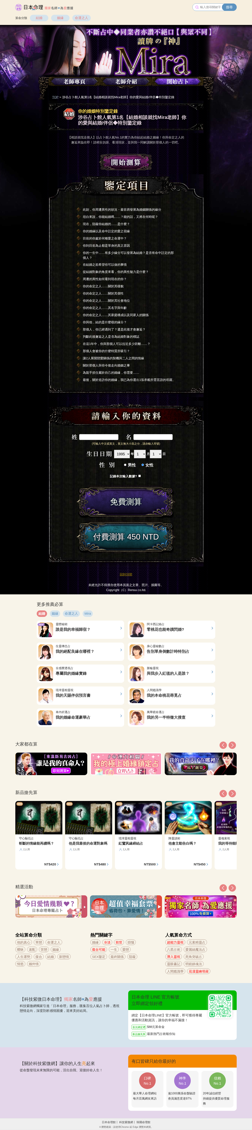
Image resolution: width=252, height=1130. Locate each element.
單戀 (38, 942)
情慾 (20, 964)
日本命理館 (109, 1122)
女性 (149, 465)
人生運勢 (23, 957)
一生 (114, 949)
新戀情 (64, 957)
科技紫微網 (126, 1122)
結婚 (39, 18)
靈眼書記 (173, 964)
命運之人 (81, 18)
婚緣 (95, 942)
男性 (132, 465)
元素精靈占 (197, 942)
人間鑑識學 (175, 971)
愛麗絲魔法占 (195, 949)
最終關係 (117, 957)
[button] (223, 888)
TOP (55, 97)
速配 (32, 949)
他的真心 (23, 942)
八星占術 (173, 949)
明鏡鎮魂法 (193, 964)
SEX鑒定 (98, 957)
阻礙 (132, 957)
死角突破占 (193, 957)
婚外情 (34, 964)
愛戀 (125, 949)
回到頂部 (126, 574)
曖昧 (20, 949)
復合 (38, 957)
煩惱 (130, 942)
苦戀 (44, 949)
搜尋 (229, 7)
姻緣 (60, 18)
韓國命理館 (143, 1122)
